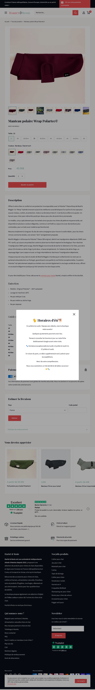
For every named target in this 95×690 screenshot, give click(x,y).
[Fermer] (74, 314)
